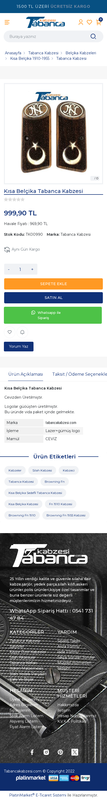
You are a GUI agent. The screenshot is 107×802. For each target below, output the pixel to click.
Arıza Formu (68, 646)
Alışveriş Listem (24, 721)
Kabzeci (69, 470)
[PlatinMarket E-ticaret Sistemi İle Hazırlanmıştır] (31, 778)
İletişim (63, 668)
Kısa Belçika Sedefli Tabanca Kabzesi (35, 493)
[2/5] (8, 199)
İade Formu (67, 652)
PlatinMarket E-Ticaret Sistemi (37, 795)
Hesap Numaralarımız (76, 715)
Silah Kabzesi (42, 470)
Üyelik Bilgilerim (24, 699)
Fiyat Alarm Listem (27, 726)
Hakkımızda (68, 705)
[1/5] (6, 199)
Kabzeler (15, 470)
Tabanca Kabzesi (21, 481)
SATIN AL (54, 297)
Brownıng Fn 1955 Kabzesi (65, 515)
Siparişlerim (20, 710)
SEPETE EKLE (53, 283)
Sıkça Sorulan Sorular (76, 657)
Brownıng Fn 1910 (22, 515)
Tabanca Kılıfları (23, 663)
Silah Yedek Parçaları (28, 673)
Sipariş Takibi (68, 641)
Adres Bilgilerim (24, 705)
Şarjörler (17, 646)
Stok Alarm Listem (26, 715)
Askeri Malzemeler (26, 668)
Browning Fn (55, 481)
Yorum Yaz (18, 346)
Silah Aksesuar (22, 657)
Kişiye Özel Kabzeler (28, 652)
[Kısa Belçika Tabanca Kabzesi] (53, 133)
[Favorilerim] (89, 22)
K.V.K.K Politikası (71, 721)
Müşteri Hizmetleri (74, 663)
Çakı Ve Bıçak (22, 679)
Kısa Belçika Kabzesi (23, 504)
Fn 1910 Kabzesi (60, 504)
